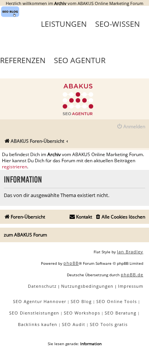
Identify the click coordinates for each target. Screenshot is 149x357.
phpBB (71, 263)
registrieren (14, 167)
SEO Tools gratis (109, 324)
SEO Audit (73, 324)
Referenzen (22, 60)
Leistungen (64, 24)
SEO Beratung (120, 313)
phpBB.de (132, 274)
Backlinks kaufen (37, 324)
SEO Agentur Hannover (39, 301)
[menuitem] (131, 127)
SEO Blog (81, 301)
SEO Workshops (82, 313)
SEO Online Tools (116, 301)
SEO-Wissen (117, 24)
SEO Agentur (79, 60)
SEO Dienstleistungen (34, 313)
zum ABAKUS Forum (25, 234)
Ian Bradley (130, 251)
